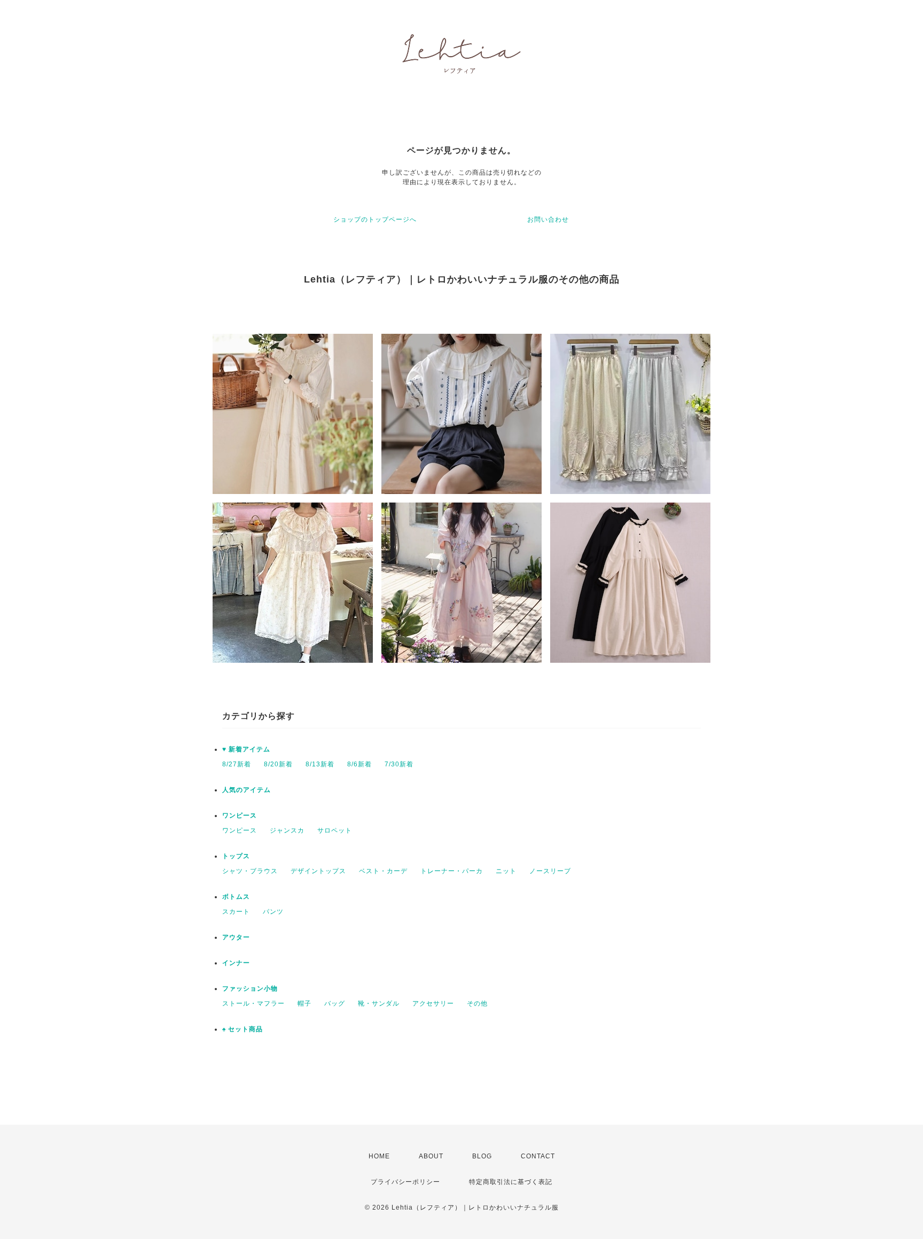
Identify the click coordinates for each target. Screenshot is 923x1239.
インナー (236, 963)
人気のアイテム (246, 790)
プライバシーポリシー (405, 1182)
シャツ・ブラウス (250, 871)
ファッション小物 (250, 988)
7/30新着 (399, 764)
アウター (236, 937)
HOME (379, 1156)
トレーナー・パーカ (451, 871)
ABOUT (431, 1156)
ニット (506, 871)
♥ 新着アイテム (246, 749)
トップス (236, 856)
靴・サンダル (379, 1003)
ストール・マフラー (253, 1003)
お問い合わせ (548, 219)
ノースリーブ (550, 871)
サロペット (334, 830)
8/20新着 (278, 764)
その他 (477, 1003)
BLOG (482, 1156)
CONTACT (538, 1156)
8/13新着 (320, 764)
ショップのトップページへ (375, 219)
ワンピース (239, 815)
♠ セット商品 (242, 1029)
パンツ (273, 911)
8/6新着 (359, 764)
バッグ (334, 1003)
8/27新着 (236, 764)
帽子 (304, 1003)
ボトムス (236, 896)
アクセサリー (433, 1003)
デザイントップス (318, 871)
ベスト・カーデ (383, 871)
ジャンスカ (287, 830)
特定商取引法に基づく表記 (510, 1182)
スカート (236, 911)
